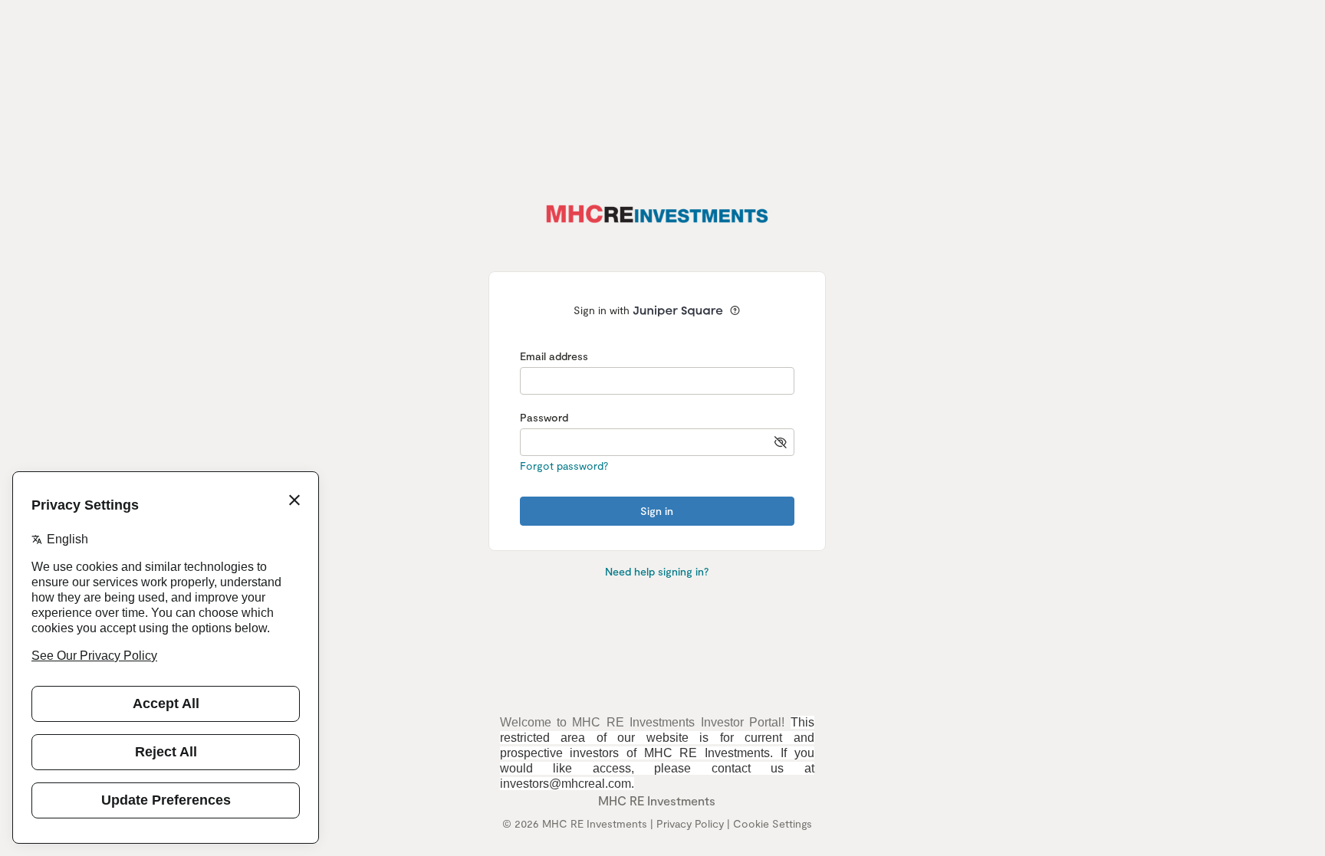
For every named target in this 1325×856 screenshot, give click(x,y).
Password (544, 417)
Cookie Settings (772, 823)
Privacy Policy (690, 823)
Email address (554, 355)
